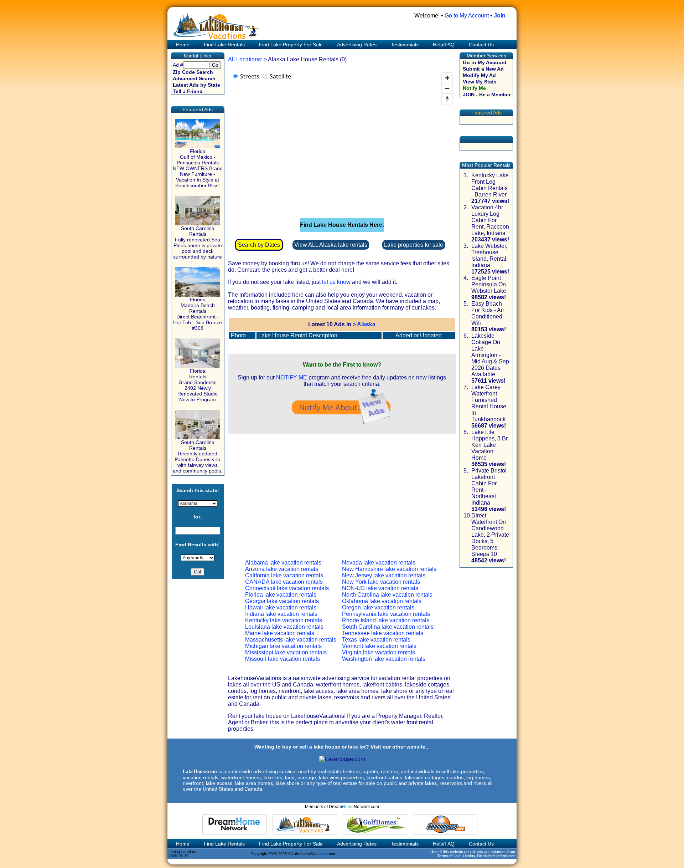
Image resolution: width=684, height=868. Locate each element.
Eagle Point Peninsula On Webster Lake (488, 284)
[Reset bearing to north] (447, 98)
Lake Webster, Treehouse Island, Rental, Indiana (489, 255)
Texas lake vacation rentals (376, 640)
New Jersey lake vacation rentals (383, 575)
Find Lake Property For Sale (291, 44)
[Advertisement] (342, 491)
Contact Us (481, 44)
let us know (336, 282)
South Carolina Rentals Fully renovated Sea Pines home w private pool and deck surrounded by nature (197, 242)
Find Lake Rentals (224, 44)
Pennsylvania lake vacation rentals (386, 614)
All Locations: (245, 59)
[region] (342, 140)
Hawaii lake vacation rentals (280, 607)
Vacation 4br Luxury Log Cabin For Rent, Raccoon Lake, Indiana (490, 220)
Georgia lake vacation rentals (282, 601)
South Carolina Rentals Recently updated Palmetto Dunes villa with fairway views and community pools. (197, 456)
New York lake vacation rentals (381, 582)
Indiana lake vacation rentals (281, 614)
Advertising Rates (357, 44)
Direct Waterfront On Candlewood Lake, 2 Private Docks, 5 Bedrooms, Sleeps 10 (490, 534)
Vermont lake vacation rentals (379, 646)
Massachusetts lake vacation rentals (290, 640)
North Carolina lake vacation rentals (387, 595)
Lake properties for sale (413, 245)
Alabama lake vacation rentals (283, 563)
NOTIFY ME (291, 377)
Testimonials (405, 44)
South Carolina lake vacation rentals (388, 627)
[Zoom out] (447, 88)
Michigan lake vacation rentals (283, 646)
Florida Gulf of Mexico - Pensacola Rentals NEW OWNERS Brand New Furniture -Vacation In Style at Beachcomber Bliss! (198, 168)
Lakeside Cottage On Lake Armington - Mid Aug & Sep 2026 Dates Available (490, 355)
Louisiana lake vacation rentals (284, 627)
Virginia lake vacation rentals (378, 652)
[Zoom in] (447, 78)
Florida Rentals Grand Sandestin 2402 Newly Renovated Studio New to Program (197, 385)
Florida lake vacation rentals (280, 595)
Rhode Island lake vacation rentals (385, 620)
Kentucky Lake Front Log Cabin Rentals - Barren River (490, 185)
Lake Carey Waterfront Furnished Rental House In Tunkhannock (488, 403)
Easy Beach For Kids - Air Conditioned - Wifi (488, 313)
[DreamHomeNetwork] (234, 824)
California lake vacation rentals (284, 575)
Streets (249, 76)
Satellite (280, 76)
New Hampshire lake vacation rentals (389, 569)
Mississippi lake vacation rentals (286, 652)
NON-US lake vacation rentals (380, 588)
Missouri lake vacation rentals (282, 659)
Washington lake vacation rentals (383, 659)
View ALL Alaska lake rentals (330, 245)
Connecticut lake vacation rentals (287, 588)
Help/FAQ (444, 44)
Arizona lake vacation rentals (281, 569)
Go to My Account (467, 15)
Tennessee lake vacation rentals (382, 633)
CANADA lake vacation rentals (284, 582)
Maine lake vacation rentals (279, 633)
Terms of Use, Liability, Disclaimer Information (476, 856)
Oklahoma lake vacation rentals (381, 601)
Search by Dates (259, 245)
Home (182, 44)
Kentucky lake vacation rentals (283, 620)
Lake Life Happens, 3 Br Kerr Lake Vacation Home (489, 445)
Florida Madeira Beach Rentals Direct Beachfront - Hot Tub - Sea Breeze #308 (197, 314)
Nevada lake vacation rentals (378, 563)
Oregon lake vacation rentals (378, 607)
